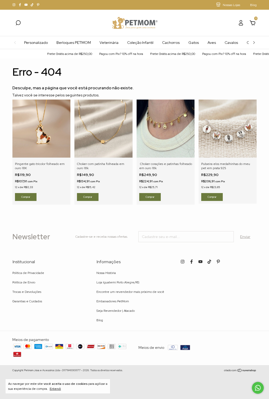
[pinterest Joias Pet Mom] (38, 5)
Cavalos (231, 42)
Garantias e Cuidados (27, 301)
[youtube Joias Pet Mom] (26, 5)
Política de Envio (23, 282)
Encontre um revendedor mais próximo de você (130, 292)
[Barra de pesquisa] (18, 24)
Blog (99, 320)
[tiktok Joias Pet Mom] (32, 5)
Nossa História (106, 273)
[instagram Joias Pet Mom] (14, 5)
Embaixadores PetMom (112, 301)
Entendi (55, 389)
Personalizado (36, 42)
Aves (212, 42)
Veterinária (109, 42)
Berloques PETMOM (73, 42)
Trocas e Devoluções (26, 292)
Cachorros (171, 42)
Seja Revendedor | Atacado (115, 311)
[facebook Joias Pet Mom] (20, 5)
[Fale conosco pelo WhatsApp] (258, 388)
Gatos (193, 42)
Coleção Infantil (140, 42)
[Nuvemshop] (240, 371)
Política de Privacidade (28, 273)
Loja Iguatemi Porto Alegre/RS (117, 282)
